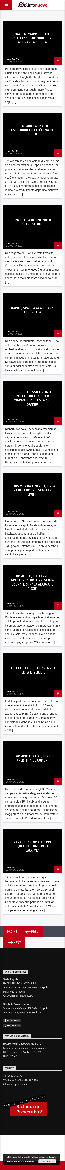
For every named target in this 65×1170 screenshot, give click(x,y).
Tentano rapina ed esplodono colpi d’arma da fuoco (32, 130)
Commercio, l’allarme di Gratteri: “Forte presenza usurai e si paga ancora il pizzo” (32, 582)
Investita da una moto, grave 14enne (33, 222)
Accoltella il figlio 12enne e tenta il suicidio (33, 670)
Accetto (47, 1161)
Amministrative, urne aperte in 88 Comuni (33, 758)
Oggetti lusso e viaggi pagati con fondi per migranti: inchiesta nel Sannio (32, 398)
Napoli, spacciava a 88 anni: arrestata (33, 310)
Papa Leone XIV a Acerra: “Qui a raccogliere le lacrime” (33, 846)
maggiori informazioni (24, 1161)
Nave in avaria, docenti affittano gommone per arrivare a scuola (33, 38)
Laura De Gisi (13, 59)
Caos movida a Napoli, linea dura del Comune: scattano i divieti (32, 490)
